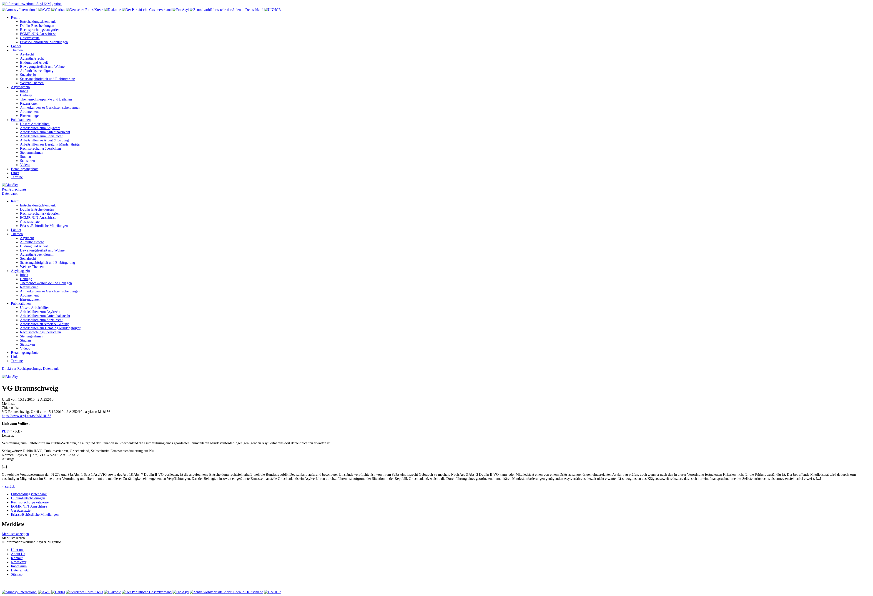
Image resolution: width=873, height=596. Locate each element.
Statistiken (27, 161)
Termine (17, 177)
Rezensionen (29, 103)
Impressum (19, 566)
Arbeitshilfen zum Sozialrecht (41, 136)
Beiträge (26, 95)
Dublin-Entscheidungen (37, 26)
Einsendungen (30, 116)
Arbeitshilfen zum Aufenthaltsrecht (45, 132)
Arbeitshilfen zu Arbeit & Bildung (44, 140)
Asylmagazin (20, 87)
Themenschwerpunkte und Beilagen (46, 99)
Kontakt (17, 558)
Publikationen (21, 120)
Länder (16, 46)
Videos (25, 165)
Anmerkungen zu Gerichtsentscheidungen (50, 107)
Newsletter (18, 562)
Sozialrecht (28, 75)
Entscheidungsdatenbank (38, 21)
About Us (18, 554)
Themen (17, 50)
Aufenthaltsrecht (32, 58)
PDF (5, 431)
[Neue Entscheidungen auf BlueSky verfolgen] (436, 185)
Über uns (17, 550)
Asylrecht (27, 54)
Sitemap (17, 574)
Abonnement (29, 111)
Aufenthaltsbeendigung (36, 71)
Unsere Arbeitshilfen (35, 124)
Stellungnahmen (31, 152)
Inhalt (24, 91)
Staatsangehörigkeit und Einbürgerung (47, 79)
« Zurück (8, 486)
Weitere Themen (32, 83)
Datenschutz (20, 570)
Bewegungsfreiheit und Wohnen (43, 66)
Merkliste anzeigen (15, 534)
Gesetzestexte (30, 38)
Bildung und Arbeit (34, 62)
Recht (15, 17)
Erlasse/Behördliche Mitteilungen (44, 42)
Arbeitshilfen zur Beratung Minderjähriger (50, 144)
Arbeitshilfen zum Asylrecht (40, 128)
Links (15, 173)
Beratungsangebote (24, 169)
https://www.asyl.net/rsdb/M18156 (26, 416)
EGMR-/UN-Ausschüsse (38, 34)
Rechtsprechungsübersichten (40, 148)
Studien (25, 156)
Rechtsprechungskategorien (40, 30)
